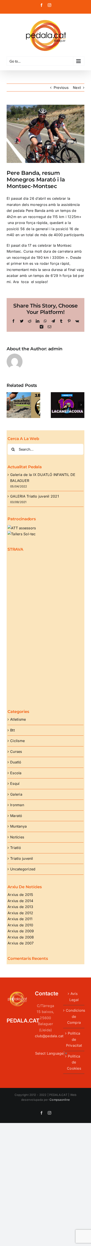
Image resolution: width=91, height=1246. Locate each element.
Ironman (17, 805)
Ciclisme (17, 741)
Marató (16, 815)
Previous (61, 87)
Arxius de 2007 (21, 943)
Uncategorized (22, 869)
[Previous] (10, 404)
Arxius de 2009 (21, 931)
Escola (15, 773)
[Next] (81, 404)
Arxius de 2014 (20, 901)
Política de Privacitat (74, 1039)
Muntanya (18, 826)
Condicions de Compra (74, 1016)
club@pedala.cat (49, 1036)
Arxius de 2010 (20, 925)
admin (55, 348)
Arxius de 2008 (21, 937)
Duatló (15, 762)
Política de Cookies (74, 1062)
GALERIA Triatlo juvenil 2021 (34, 496)
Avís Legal (74, 996)
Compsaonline (59, 1099)
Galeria (16, 794)
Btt (12, 730)
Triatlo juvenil (21, 858)
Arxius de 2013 (20, 907)
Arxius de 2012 (20, 913)
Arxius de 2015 (20, 894)
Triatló (15, 847)
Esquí (14, 783)
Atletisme (18, 719)
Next (77, 87)
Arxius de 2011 (20, 919)
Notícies (17, 837)
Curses (16, 751)
